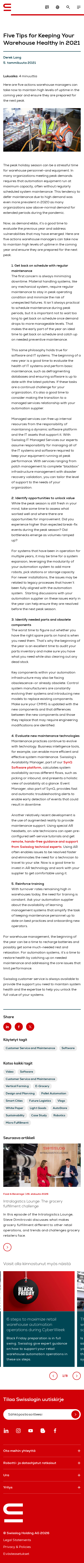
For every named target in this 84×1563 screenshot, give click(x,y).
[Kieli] (57, 7)
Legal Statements (17, 1540)
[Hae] (68, 7)
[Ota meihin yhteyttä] (47, 7)
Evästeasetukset (16, 1554)
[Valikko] (79, 7)
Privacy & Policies (17, 1547)
